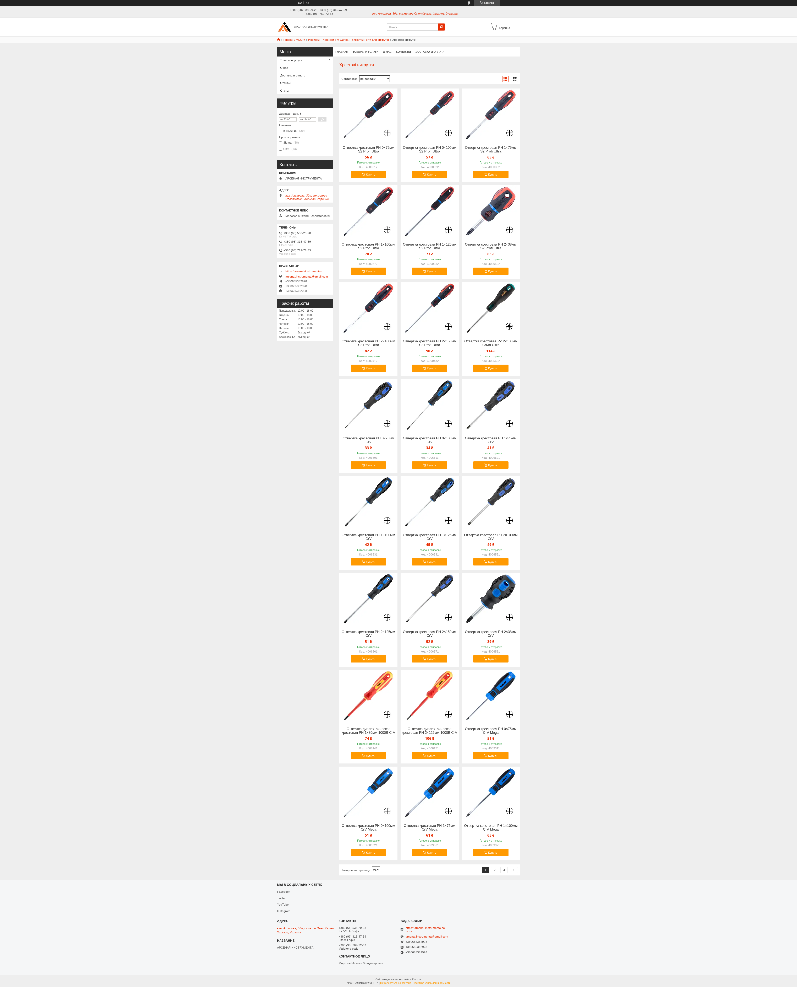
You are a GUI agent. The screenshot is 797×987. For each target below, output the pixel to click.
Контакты (403, 51)
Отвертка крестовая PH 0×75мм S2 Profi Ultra (368, 149)
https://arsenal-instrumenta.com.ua (306, 271)
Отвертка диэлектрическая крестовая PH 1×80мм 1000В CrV (368, 731)
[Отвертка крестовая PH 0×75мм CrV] (368, 405)
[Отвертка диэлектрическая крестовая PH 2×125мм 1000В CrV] (430, 696)
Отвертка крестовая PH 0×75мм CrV (368, 440)
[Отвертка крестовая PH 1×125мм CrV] (430, 502)
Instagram (283, 911)
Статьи (285, 90)
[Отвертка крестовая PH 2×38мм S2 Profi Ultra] (491, 211)
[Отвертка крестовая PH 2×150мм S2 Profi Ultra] (430, 308)
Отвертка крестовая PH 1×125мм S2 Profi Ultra (429, 246)
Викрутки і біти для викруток (370, 39)
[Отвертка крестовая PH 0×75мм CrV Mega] (491, 696)
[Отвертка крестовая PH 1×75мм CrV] (491, 405)
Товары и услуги (294, 39)
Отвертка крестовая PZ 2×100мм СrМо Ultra (490, 343)
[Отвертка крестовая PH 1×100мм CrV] (368, 502)
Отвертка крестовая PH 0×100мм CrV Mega (368, 827)
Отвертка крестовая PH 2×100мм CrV (491, 537)
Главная (341, 51)
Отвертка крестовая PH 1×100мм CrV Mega (491, 827)
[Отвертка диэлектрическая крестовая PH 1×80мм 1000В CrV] (368, 696)
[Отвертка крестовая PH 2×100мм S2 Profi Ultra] (368, 308)
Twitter (281, 898)
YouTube (283, 904)
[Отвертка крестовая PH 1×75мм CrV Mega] (430, 793)
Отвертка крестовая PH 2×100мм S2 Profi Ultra (368, 343)
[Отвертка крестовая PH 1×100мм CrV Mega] (491, 793)
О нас (387, 51)
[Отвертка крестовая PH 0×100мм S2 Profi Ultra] (430, 114)
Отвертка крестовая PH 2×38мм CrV (491, 634)
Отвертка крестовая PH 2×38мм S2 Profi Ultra (491, 246)
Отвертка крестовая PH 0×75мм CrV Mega (491, 731)
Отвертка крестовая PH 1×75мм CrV (491, 440)
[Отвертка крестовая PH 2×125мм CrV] (368, 599)
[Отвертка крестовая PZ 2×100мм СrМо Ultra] (491, 308)
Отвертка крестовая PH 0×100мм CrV (429, 440)
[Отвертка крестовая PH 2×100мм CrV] (491, 502)
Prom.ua (417, 979)
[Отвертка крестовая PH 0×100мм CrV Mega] (368, 793)
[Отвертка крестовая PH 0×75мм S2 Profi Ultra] (368, 114)
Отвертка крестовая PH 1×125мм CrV (429, 537)
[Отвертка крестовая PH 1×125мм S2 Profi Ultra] (430, 211)
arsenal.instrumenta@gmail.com (306, 276)
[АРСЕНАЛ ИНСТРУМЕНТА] (284, 26)
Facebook (283, 891)
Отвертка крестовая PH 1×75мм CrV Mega (429, 827)
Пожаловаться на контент (395, 983)
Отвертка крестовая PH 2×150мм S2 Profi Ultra (429, 343)
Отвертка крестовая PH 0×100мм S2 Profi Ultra (429, 149)
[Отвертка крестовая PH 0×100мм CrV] (430, 405)
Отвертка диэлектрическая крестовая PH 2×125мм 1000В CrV (429, 731)
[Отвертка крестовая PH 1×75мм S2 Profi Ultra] (491, 114)
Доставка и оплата (430, 51)
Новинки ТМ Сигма (335, 39)
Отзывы (285, 83)
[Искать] (441, 27)
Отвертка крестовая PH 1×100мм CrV (368, 537)
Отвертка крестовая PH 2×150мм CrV (429, 634)
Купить (370, 174)
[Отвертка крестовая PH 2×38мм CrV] (491, 599)
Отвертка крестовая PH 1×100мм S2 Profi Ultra (368, 246)
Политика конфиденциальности (432, 983)
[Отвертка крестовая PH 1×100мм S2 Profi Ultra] (368, 211)
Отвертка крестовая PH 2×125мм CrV (368, 634)
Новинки (314, 39)
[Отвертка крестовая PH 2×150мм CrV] (430, 599)
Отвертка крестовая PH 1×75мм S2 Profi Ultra (491, 149)
